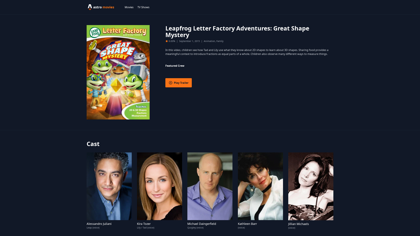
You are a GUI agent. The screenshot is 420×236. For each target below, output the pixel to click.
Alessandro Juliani (99, 224)
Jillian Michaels (298, 224)
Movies (129, 7)
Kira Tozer (144, 224)
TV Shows (143, 7)
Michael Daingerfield (201, 224)
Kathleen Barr (247, 224)
